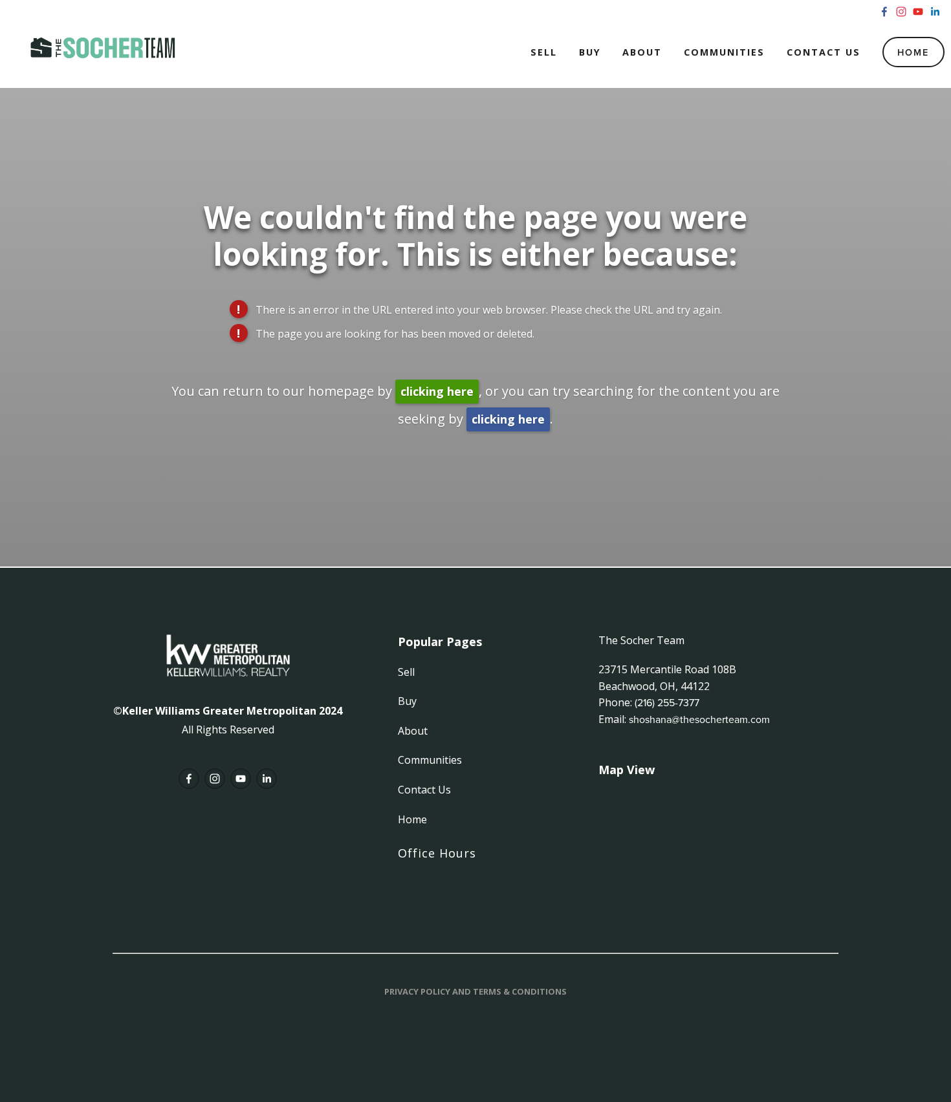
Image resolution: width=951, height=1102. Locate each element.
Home (913, 52)
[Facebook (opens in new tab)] (884, 11)
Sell (543, 52)
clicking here (437, 391)
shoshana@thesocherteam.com (699, 719)
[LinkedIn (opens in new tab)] (935, 11)
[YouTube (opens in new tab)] (918, 11)
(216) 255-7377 (667, 702)
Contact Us (823, 52)
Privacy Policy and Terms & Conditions (475, 991)
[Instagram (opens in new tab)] (901, 11)
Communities (724, 52)
